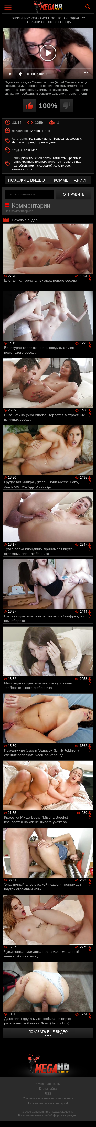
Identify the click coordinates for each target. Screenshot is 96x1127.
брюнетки (26, 158)
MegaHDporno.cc (62, 9)
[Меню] (8, 7)
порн (32, 165)
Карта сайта (48, 1089)
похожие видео (26, 180)
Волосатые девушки (68, 138)
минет (52, 162)
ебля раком (43, 158)
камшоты (59, 158)
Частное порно (23, 142)
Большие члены (40, 138)
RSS (48, 1093)
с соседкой (45, 165)
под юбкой (19, 165)
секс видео (62, 165)
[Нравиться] (29, 105)
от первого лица (69, 162)
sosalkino (30, 150)
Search (87, 6)
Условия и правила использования (48, 1098)
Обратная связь (48, 1084)
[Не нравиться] (66, 105)
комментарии (70, 180)
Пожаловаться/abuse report (48, 1103)
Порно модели (46, 142)
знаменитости (22, 169)
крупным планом (34, 162)
